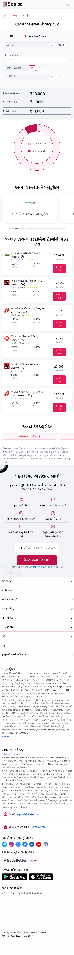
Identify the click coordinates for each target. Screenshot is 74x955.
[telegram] (4, 844)
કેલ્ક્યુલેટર (16, 15)
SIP (11, 36)
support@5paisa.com (28, 814)
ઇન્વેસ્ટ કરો (59, 268)
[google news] (45, 844)
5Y (48, 68)
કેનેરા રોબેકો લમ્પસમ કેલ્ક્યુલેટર (30, 214)
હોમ (4, 15)
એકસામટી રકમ (38, 36)
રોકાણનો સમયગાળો (14, 68)
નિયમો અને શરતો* (38, 566)
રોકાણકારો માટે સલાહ (12, 754)
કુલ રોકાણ (10, 45)
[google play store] (14, 877)
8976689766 (39, 826)
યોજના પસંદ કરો (12, 55)
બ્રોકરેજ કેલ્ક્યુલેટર (27, 436)
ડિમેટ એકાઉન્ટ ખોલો (37, 560)
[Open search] (67, 4)
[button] (27, 15)
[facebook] (25, 844)
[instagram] (11, 844)
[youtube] (38, 844)
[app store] (41, 877)
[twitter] (18, 844)
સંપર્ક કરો (6, 736)
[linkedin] (31, 844)
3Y (40, 68)
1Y (32, 68)
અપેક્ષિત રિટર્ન (12, 76)
